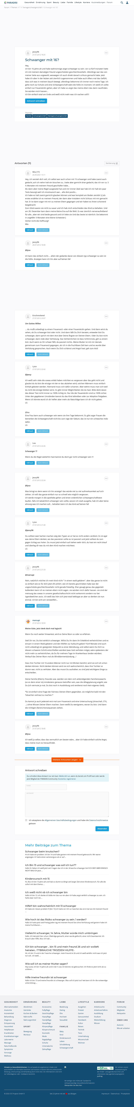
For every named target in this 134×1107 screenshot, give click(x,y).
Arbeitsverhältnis (101, 1010)
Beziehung (64, 1007)
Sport (49, 2)
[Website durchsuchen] (122, 2)
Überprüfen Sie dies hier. (73, 1085)
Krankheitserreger (11, 1036)
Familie (70, 2)
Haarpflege (46, 1017)
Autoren (120, 1025)
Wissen (97, 1023)
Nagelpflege (47, 1039)
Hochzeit (63, 1017)
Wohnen (81, 1043)
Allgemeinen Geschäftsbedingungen (61, 820)
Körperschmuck (48, 1030)
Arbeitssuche (99, 1007)
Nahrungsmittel (30, 1020)
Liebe (63, 2)
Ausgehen (82, 1007)
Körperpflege (47, 1026)
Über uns (122, 1020)
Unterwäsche (47, 1046)
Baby (62, 1031)
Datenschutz (115, 1094)
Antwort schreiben (36, 101)
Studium (97, 1017)
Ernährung (40, 2)
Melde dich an (64, 776)
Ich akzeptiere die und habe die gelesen (68, 822)
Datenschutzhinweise (98, 820)
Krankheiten (9, 1033)
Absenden (102, 829)
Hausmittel (8, 1026)
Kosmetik (46, 1033)
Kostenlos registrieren (67, 779)
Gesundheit (29, 2)
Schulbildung (65, 1044)
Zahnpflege (46, 1049)
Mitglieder (121, 1010)
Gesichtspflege (48, 1013)
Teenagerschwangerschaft (32, 7)
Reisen (80, 1026)
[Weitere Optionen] (106, 52)
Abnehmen (28, 1007)
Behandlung (9, 1017)
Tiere (80, 1033)
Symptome (8, 1049)
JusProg (99, 1076)
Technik (81, 1030)
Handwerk (82, 1020)
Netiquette (121, 1013)
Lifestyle (78, 2)
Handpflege (46, 1020)
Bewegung (28, 1031)
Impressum (106, 1094)
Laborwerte (8, 1039)
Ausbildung (98, 1013)
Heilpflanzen (9, 1030)
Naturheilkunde (10, 1046)
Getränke (27, 1010)
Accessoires (47, 1007)
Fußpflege (46, 1010)
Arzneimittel (9, 1013)
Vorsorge (8, 1052)
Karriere (86, 2)
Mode (44, 1036)
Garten (81, 1013)
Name (28, 786)
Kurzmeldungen (98, 2)
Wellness (7, 1056)
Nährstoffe (28, 1017)
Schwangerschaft (39, 116)
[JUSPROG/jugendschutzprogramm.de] (105, 1068)
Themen (14, 7)
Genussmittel (83, 1017)
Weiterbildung (99, 1020)
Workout (27, 1035)
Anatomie (8, 1010)
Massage (7, 1043)
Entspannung (9, 1023)
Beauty (56, 2)
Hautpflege (46, 1023)
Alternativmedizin (11, 1007)
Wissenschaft (83, 1039)
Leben (62, 1041)
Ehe (61, 1013)
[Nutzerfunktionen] (127, 2)
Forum (109, 2)
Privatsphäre (125, 1094)
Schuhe (45, 1043)
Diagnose (8, 1020)
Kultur (80, 1023)
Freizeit (81, 1010)
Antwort (30, 793)
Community (121, 1007)
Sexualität (63, 1020)
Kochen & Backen (30, 1013)
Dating (62, 1010)
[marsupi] (28, 621)
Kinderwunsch (65, 1038)
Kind (61, 1035)
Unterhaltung (83, 1036)
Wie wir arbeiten (123, 1028)
